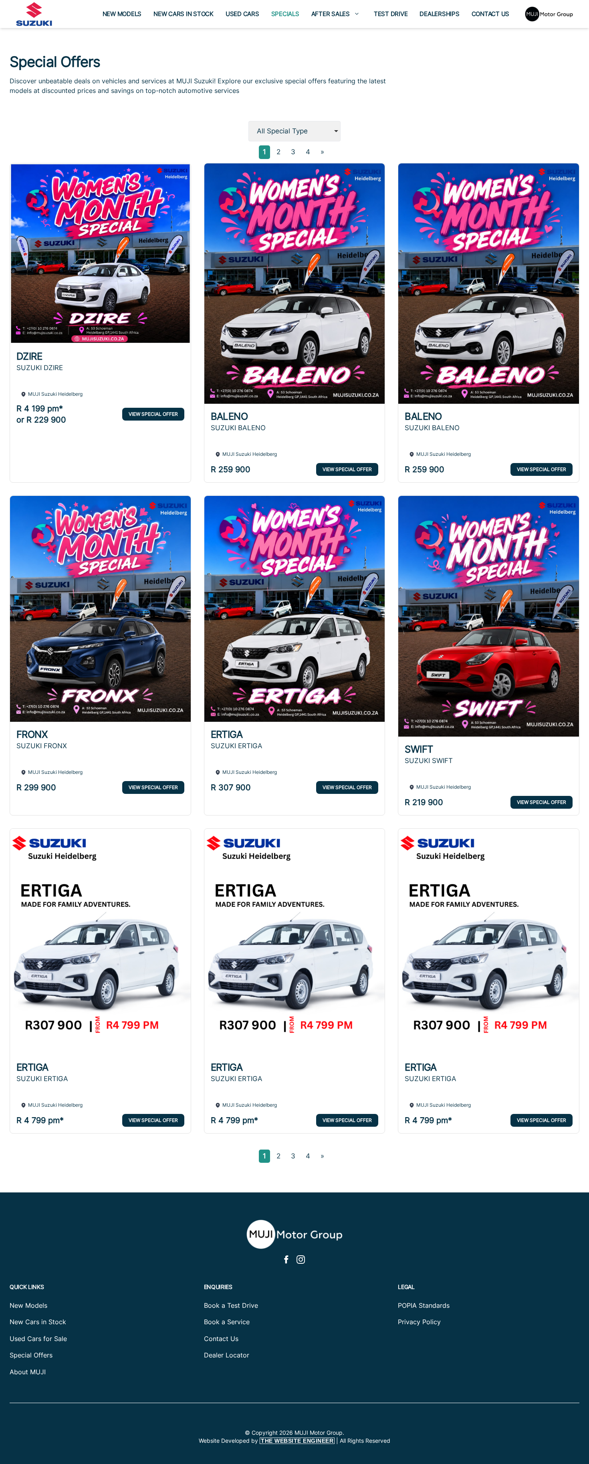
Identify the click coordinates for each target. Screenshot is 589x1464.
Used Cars (242, 14)
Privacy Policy (419, 1322)
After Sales (330, 14)
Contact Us (491, 14)
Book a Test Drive (231, 1305)
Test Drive (391, 14)
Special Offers (31, 1355)
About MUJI (28, 1372)
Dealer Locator (226, 1355)
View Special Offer (153, 414)
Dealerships (439, 14)
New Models (122, 14)
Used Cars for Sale (38, 1339)
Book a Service (227, 1322)
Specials (285, 14)
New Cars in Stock (183, 14)
